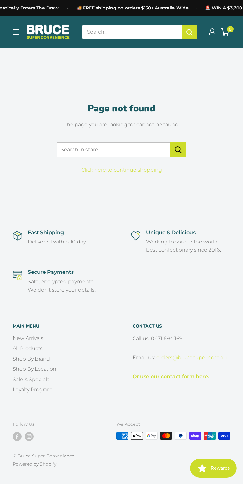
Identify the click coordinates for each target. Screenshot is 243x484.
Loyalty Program (33, 390)
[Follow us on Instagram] (29, 436)
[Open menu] (16, 32)
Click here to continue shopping (121, 170)
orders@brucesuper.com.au (191, 358)
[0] (225, 32)
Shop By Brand (31, 359)
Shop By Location (34, 369)
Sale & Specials (31, 379)
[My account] (212, 31)
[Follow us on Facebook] (17, 436)
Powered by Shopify (34, 464)
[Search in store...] (178, 149)
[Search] (189, 32)
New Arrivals (28, 338)
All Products (28, 348)
